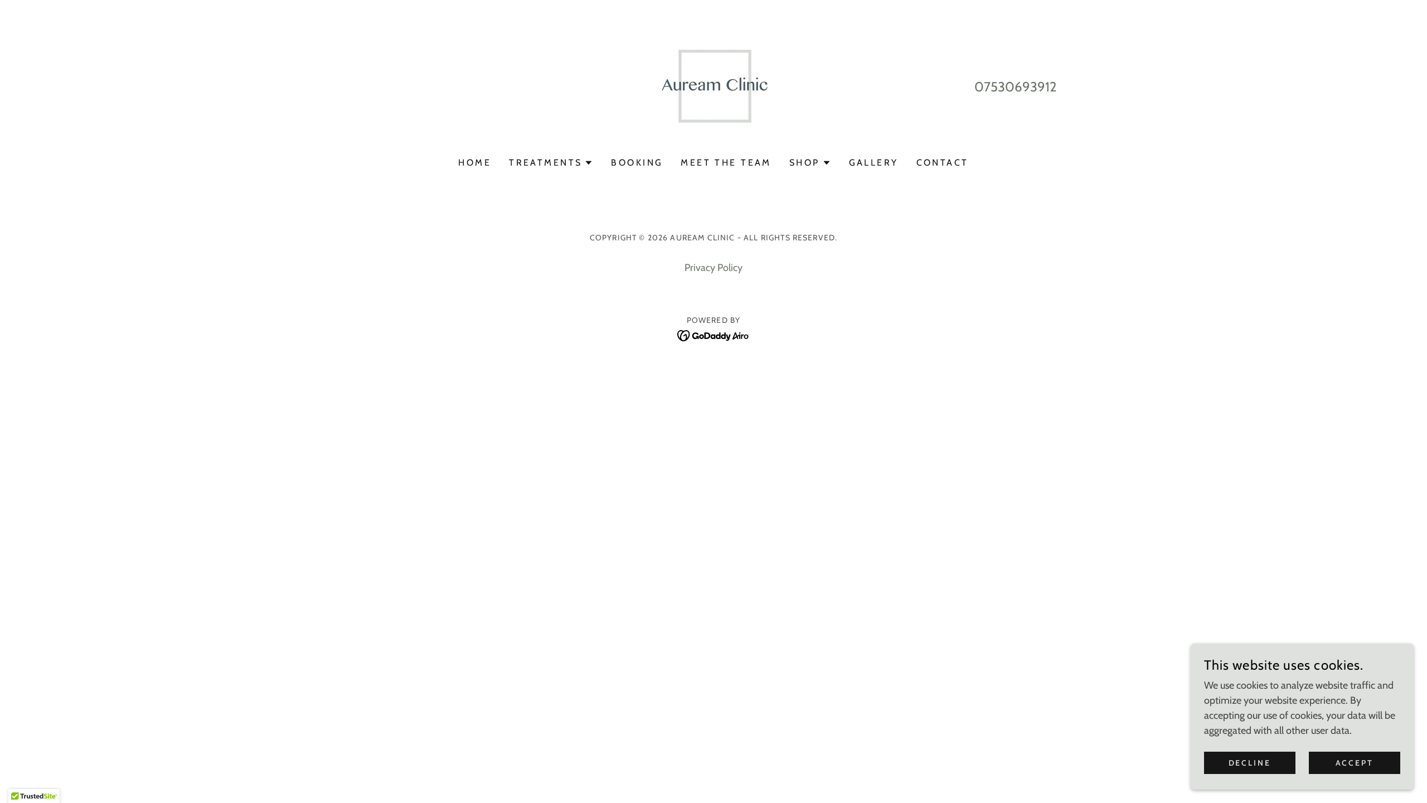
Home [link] (474, 162)
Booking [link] (637, 162)
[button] (551, 163)
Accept (1355, 763)
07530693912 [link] (1015, 87)
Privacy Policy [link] (713, 268)
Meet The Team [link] (726, 162)
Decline (1250, 763)
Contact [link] (942, 162)
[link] (713, 86)
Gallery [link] (874, 162)
